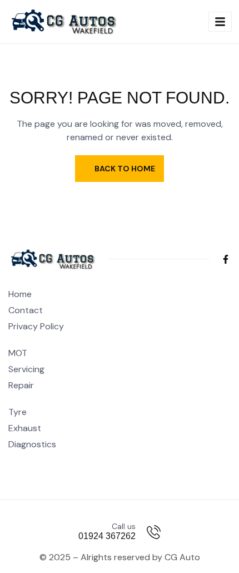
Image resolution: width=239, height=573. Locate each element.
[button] (185, 22)
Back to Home (124, 169)
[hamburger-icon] (220, 22)
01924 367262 (107, 536)
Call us (124, 526)
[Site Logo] (64, 21)
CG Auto (182, 557)
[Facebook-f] (226, 259)
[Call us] (154, 532)
